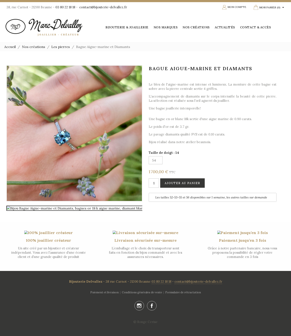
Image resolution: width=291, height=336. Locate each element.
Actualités (225, 27)
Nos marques (166, 27)
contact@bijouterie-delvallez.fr (103, 7)
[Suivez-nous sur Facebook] (152, 306)
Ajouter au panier (182, 183)
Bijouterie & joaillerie (126, 27)
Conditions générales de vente (142, 292)
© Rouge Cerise (145, 322)
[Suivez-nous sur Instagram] (139, 306)
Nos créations (196, 27)
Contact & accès (255, 27)
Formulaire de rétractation (183, 292)
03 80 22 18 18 (65, 7)
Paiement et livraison (104, 292)
